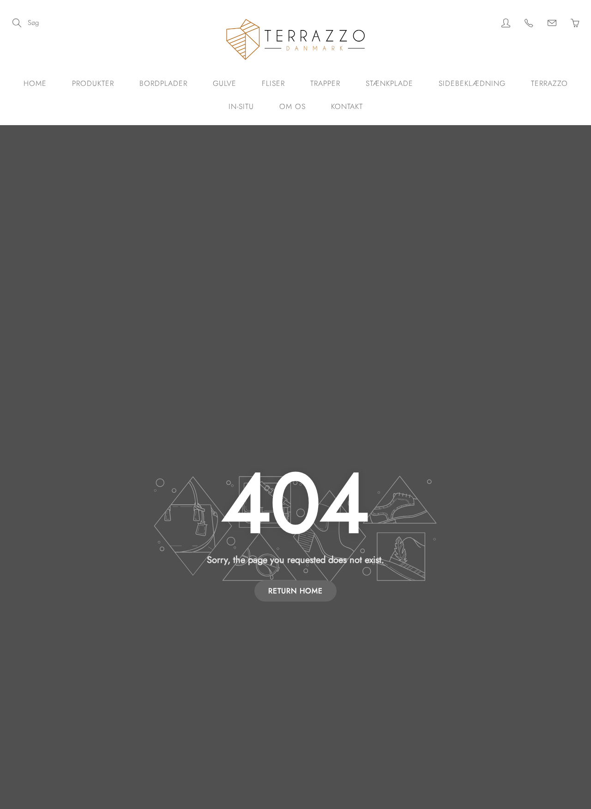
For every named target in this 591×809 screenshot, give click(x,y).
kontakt (347, 106)
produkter (93, 83)
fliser (273, 83)
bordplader (163, 83)
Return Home (295, 591)
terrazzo (549, 83)
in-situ (241, 106)
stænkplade (389, 83)
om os (292, 106)
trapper (325, 83)
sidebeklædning (472, 83)
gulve (224, 83)
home (35, 83)
